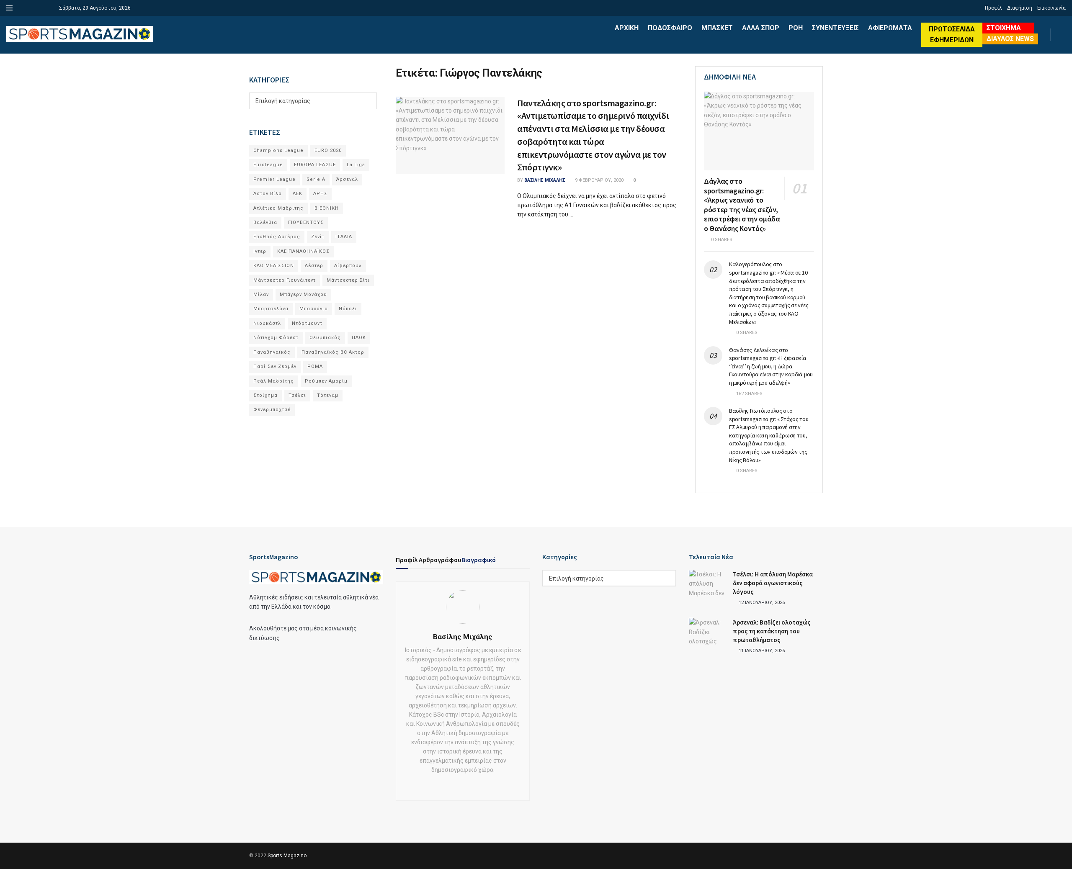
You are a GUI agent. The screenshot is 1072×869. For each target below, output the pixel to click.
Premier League (274, 179)
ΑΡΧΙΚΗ (627, 28)
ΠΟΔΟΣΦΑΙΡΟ (670, 28)
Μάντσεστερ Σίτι (348, 280)
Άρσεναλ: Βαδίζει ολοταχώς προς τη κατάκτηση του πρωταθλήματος (771, 631)
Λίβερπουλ (348, 265)
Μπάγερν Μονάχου (303, 294)
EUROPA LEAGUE (315, 164)
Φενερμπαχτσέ (272, 409)
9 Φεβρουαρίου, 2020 (599, 180)
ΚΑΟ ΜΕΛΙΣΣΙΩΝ (273, 265)
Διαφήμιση (1019, 8)
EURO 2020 (328, 150)
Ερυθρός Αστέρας (276, 236)
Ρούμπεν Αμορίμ (326, 381)
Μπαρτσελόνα (271, 308)
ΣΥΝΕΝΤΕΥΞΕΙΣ (835, 28)
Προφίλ (993, 8)
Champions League (278, 150)
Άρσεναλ (347, 179)
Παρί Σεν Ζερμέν (274, 366)
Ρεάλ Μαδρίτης (273, 381)
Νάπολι (348, 308)
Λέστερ (314, 265)
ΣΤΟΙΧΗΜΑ (1004, 28)
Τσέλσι (297, 395)
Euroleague (268, 164)
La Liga (356, 164)
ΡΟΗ (796, 28)
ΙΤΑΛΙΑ (343, 236)
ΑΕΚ (297, 193)
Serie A (316, 179)
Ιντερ (259, 251)
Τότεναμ (327, 395)
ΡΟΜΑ (315, 366)
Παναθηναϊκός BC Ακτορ (333, 352)
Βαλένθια (265, 222)
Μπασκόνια (313, 308)
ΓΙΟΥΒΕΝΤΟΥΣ (306, 222)
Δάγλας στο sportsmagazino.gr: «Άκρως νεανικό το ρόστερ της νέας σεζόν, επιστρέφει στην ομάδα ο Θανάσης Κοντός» (742, 204)
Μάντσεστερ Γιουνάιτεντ (284, 280)
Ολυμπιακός (325, 337)
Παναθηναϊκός (272, 352)
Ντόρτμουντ (307, 323)
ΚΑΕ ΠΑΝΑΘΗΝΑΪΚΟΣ (303, 251)
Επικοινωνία (1051, 8)
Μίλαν (261, 294)
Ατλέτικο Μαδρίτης (278, 208)
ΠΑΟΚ (359, 337)
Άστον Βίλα (267, 193)
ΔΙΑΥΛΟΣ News (1010, 39)
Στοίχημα (265, 395)
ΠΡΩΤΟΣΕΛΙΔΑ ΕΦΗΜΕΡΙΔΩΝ (952, 34)
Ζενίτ (318, 236)
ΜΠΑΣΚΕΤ (717, 28)
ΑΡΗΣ (320, 193)
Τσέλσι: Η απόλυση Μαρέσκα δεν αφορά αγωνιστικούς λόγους (773, 583)
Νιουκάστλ (267, 323)
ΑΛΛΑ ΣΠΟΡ (760, 28)
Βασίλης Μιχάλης (544, 180)
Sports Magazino (287, 856)
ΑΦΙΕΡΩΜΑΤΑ (890, 28)
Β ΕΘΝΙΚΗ (326, 208)
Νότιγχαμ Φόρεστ (276, 337)
